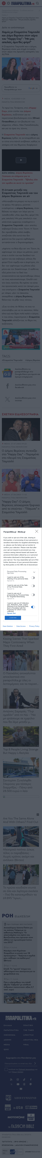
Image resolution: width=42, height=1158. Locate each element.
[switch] (33, 578)
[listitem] (21, 572)
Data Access (21, 626)
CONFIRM (12, 617)
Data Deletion (8, 626)
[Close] (37, 532)
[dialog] (21, 579)
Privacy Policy (34, 626)
